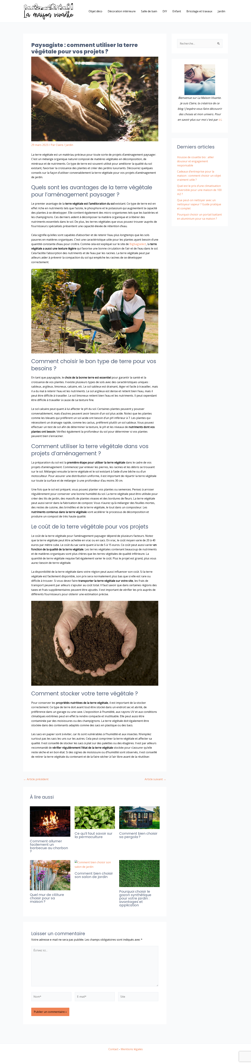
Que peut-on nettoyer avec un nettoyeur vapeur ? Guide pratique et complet (199, 204)
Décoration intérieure (122, 11)
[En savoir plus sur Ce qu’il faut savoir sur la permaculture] (95, 817)
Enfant (176, 11)
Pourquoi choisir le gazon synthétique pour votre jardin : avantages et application (135, 898)
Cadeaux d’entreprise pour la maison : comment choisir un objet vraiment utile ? (199, 176)
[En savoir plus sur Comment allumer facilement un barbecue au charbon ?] (50, 821)
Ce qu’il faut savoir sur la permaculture (93, 835)
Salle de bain (149, 11)
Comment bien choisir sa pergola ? (138, 835)
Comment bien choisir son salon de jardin (94, 875)
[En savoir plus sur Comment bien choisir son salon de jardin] (95, 864)
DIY (165, 11)
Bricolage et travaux (199, 11)
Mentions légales (132, 1049)
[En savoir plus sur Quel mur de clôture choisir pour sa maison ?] (50, 875)
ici (220, 120)
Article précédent (35, 779)
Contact (113, 1049)
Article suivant (155, 779)
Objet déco (95, 11)
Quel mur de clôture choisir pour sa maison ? (47, 898)
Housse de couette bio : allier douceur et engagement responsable (195, 161)
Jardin (221, 11)
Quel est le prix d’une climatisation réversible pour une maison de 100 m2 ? (199, 190)
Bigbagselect (137, 244)
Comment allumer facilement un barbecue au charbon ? (49, 846)
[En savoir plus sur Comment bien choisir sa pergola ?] (139, 817)
